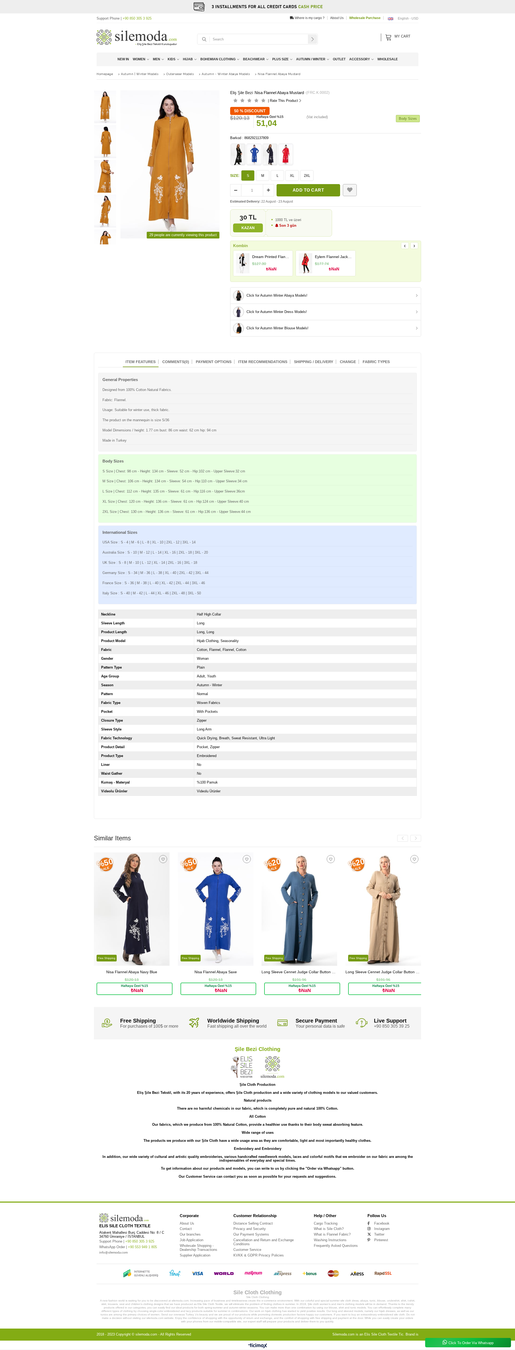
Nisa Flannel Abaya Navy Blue (131, 972)
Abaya (314, 1192)
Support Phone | (124, 18)
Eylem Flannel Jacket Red (334, 257)
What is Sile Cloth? (329, 1229)
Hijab (188, 59)
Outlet (339, 59)
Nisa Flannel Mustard (177, 1192)
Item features (141, 362)
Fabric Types (376, 362)
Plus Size (280, 59)
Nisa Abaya (195, 1192)
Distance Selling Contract (253, 1223)
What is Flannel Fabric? (332, 1234)
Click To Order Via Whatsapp (471, 1343)
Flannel (245, 1192)
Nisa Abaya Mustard (213, 1192)
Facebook (381, 1223)
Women (139, 59)
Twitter (379, 1234)
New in (123, 59)
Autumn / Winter (310, 59)
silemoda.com (146, 1334)
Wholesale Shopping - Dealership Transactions (198, 1248)
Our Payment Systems (251, 1234)
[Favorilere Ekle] (350, 190)
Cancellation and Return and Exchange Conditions (263, 1242)
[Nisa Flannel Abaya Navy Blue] (270, 154)
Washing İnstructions (330, 1240)
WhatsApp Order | (128, 1247)
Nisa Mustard (232, 1192)
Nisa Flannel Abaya (125, 1192)
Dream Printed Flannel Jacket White (271, 257)
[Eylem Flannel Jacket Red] (305, 263)
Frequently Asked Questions (336, 1246)
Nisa (96, 1192)
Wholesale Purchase (365, 18)
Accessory (359, 59)
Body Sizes (408, 119)
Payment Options (213, 362)
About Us (337, 18)
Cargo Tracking (325, 1223)
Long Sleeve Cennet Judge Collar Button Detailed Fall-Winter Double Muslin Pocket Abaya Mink (383, 972)
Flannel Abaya (258, 1192)
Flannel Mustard (300, 1192)
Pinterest (381, 1240)
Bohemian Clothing (218, 59)
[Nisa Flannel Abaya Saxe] (254, 154)
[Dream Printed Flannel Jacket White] (242, 263)
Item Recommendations (262, 362)
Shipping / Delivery (313, 362)
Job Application (191, 1240)
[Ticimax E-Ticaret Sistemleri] (257, 1346)
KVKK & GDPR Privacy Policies (258, 1255)
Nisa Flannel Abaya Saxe (215, 972)
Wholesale (387, 59)
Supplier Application (195, 1255)
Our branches (190, 1234)
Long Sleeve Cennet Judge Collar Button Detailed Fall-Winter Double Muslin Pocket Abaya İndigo (299, 972)
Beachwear (254, 59)
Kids (171, 59)
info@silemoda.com (113, 1252)
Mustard (341, 1192)
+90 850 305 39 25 (392, 1026)
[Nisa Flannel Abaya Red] (285, 154)
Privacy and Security (249, 1229)
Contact (186, 1229)
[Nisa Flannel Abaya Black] (238, 154)
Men (156, 59)
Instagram (382, 1229)
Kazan (248, 228)
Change (348, 362)
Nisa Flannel (107, 1192)
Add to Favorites (163, 859)
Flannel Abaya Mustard (278, 1192)
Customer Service (247, 1250)
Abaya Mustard (327, 1192)
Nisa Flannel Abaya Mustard (151, 1192)
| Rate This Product (283, 101)
